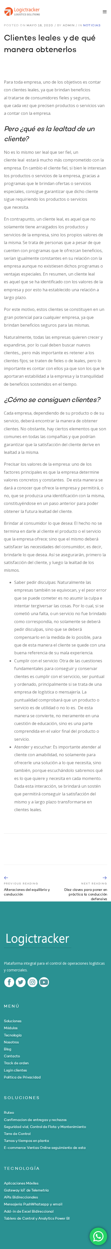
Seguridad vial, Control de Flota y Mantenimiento (45, 1127)
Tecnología (13, 1035)
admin (69, 25)
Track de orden (16, 1063)
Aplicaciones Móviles (21, 1183)
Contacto (12, 1056)
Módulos (11, 1028)
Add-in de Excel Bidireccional (28, 1211)
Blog (7, 1049)
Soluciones (12, 1021)
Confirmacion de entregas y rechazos (35, 1120)
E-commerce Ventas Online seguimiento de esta (45, 1148)
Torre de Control (17, 1134)
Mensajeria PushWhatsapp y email (33, 1204)
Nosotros (11, 1042)
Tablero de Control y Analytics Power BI (37, 1218)
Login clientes (15, 1070)
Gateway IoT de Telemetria (26, 1190)
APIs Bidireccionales (21, 1197)
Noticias (92, 25)
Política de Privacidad (22, 1077)
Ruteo (9, 1113)
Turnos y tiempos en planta (26, 1141)
